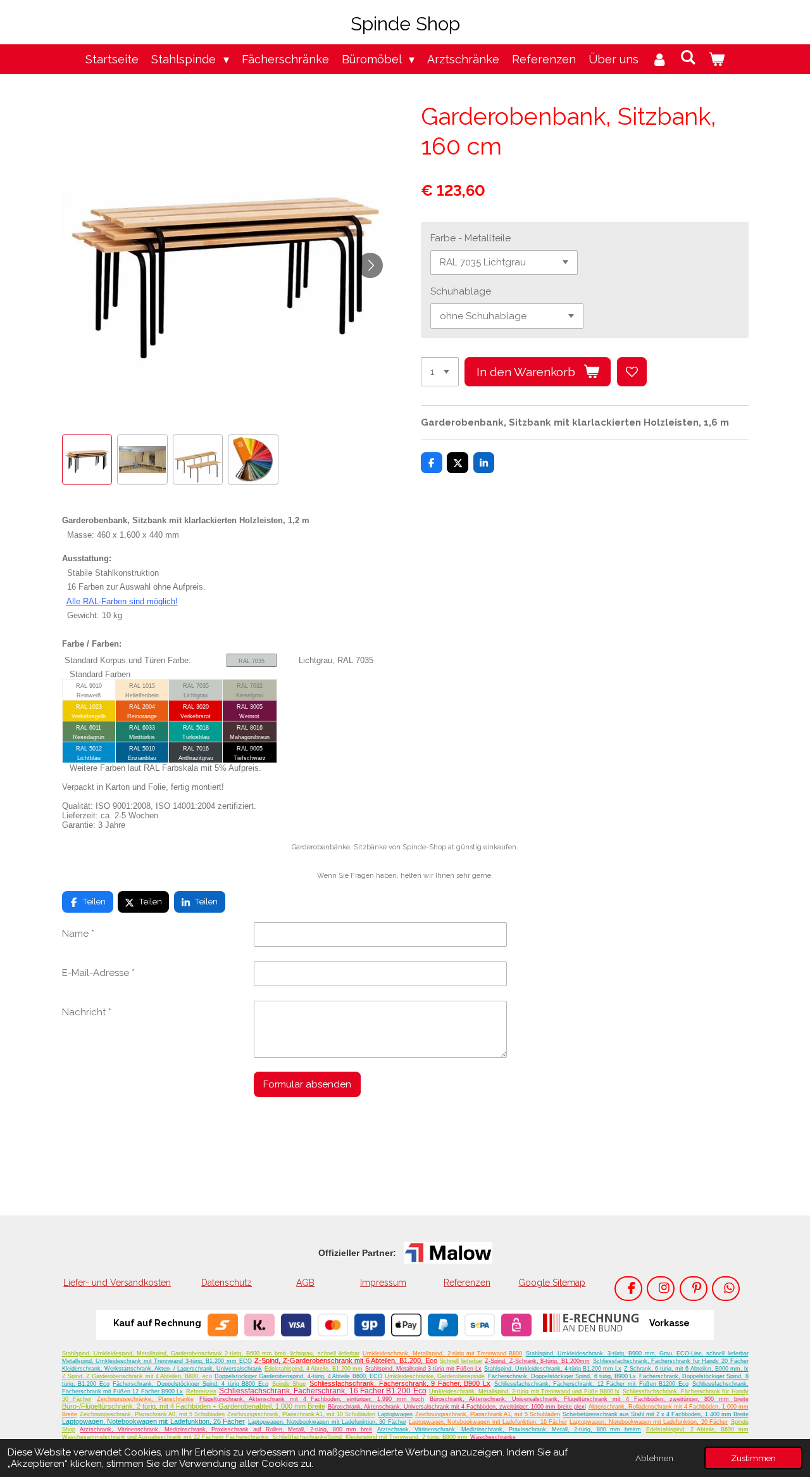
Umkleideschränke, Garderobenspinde (435, 1376)
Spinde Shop (289, 1384)
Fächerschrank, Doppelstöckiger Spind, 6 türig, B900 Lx (562, 1376)
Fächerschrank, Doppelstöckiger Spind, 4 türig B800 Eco (190, 1384)
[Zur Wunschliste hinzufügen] (632, 372)
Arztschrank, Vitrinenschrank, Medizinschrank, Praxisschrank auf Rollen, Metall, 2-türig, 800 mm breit (226, 1429)
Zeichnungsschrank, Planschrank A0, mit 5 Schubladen (152, 1414)
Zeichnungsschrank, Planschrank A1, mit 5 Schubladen (487, 1414)
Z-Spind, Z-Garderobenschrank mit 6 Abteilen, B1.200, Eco (345, 1360)
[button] (87, 459)
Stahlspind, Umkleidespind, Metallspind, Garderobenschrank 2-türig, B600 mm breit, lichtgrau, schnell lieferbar (210, 1353)
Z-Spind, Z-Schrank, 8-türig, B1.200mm (537, 1361)
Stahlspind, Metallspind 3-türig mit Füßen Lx (423, 1369)
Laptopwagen (395, 1414)
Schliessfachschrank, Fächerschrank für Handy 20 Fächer (671, 1361)
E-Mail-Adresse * (98, 973)
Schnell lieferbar (461, 1361)
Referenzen (467, 1282)
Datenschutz (226, 1282)
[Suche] (688, 57)
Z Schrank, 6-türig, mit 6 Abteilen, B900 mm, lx (686, 1369)
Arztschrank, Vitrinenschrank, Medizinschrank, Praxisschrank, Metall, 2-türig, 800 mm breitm (509, 1429)
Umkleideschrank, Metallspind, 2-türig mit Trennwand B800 (442, 1353)
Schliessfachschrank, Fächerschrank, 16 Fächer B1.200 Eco (323, 1390)
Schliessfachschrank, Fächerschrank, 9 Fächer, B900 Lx (399, 1383)
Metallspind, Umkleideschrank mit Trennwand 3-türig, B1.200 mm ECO (157, 1361)
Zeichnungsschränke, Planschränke (145, 1399)
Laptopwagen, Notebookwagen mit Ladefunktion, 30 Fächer (327, 1422)
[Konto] (659, 59)
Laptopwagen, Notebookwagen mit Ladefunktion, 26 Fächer (154, 1421)
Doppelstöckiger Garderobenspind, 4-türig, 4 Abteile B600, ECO (298, 1376)
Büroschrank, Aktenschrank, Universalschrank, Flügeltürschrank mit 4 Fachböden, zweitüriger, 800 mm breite (589, 1399)
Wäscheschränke (493, 1437)
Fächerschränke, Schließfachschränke (276, 1437)
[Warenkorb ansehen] (716, 59)
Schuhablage (460, 291)
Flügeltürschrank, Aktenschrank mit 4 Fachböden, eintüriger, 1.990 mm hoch (312, 1399)
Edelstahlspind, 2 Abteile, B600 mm (697, 1429)
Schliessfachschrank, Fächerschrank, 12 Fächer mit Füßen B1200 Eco (591, 1384)
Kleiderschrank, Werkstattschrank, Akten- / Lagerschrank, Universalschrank (162, 1369)
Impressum (383, 1282)
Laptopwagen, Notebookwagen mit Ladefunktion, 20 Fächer (649, 1422)
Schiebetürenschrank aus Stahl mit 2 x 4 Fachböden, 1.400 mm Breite (655, 1414)
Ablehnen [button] (654, 1458)
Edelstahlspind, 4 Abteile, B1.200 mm (314, 1369)
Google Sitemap (551, 1282)
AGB (305, 1282)
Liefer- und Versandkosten (117, 1282)
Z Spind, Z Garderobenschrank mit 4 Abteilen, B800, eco (137, 1376)
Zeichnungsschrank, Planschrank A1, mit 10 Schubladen (301, 1414)
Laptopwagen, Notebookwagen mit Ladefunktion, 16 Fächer (488, 1422)
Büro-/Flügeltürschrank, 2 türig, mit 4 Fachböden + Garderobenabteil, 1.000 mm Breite (193, 1406)
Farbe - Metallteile (470, 238)
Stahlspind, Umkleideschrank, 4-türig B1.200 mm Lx (552, 1369)
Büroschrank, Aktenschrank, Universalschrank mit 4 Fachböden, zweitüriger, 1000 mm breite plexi (457, 1407)
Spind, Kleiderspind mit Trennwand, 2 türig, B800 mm (397, 1437)
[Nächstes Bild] (370, 265)
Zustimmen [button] (753, 1458)
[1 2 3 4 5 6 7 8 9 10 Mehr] (440, 372)
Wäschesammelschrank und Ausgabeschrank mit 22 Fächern (142, 1437)
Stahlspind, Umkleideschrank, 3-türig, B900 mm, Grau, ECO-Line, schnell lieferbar (637, 1353)
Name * (78, 933)
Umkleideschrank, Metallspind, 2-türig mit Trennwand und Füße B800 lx (524, 1391)
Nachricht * (86, 1012)
